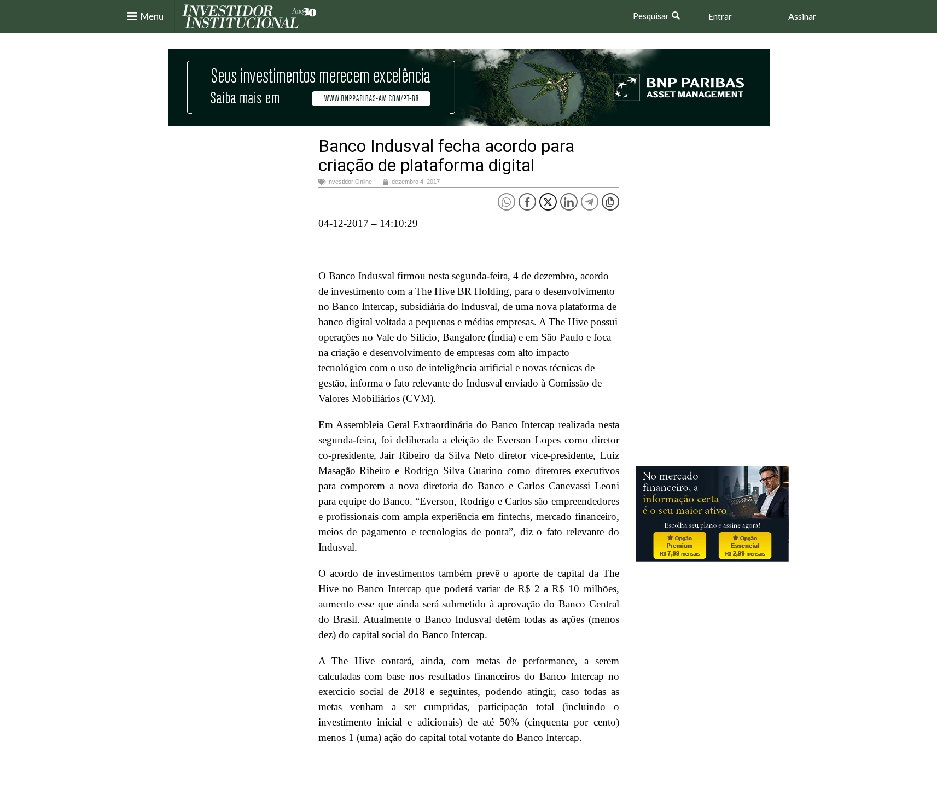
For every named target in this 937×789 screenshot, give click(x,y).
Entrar (720, 16)
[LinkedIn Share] (569, 202)
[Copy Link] (610, 202)
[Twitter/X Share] (548, 202)
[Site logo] (249, 15)
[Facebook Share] (527, 202)
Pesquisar (651, 16)
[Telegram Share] (589, 202)
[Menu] (132, 16)
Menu (152, 16)
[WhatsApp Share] (506, 202)
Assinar (802, 16)
